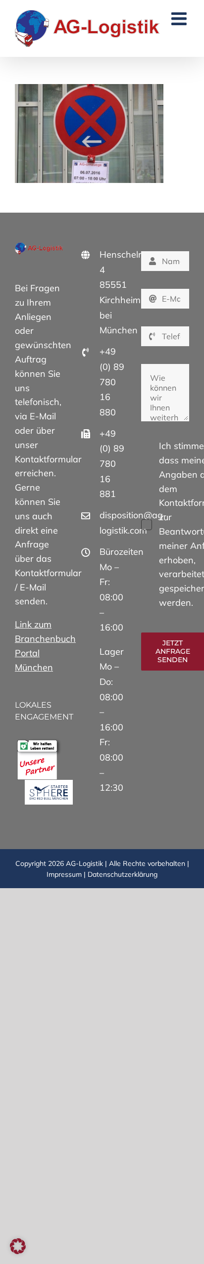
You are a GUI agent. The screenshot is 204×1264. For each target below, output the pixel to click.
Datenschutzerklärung (122, 874)
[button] (18, 1246)
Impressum (64, 874)
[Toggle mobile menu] (180, 19)
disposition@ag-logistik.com (113, 522)
